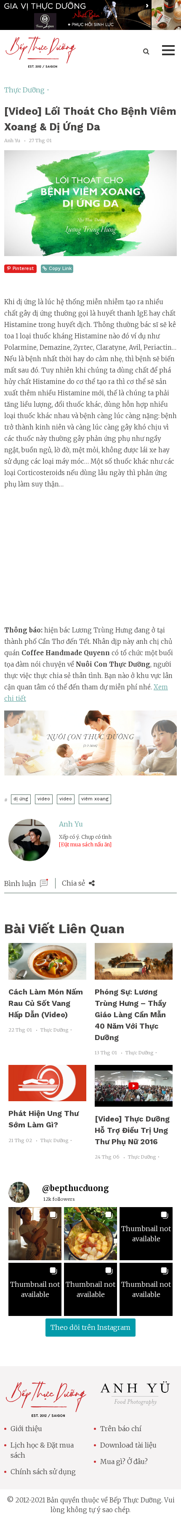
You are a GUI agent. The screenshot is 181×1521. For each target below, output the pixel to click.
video (43, 799)
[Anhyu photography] (135, 1405)
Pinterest (23, 268)
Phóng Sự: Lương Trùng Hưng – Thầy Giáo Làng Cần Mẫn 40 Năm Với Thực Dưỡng (130, 1014)
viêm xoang (95, 799)
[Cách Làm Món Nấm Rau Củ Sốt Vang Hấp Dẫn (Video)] (47, 974)
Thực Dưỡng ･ (27, 90)
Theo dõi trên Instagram (90, 1327)
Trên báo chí (120, 1428)
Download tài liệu (128, 1445)
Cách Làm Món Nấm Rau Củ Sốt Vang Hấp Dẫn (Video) (45, 1003)
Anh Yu (71, 824)
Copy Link (60, 268)
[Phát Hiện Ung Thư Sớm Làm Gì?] (47, 1096)
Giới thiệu (26, 1428)
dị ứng (20, 799)
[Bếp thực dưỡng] (45, 1412)
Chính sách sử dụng (43, 1471)
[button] (34, 1233)
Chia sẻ (74, 883)
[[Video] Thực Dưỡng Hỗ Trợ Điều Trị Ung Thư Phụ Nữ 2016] (134, 1101)
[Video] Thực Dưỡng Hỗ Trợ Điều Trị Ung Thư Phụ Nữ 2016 (132, 1130)
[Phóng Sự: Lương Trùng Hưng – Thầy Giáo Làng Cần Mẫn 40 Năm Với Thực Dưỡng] (134, 974)
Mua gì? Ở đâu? (124, 1461)
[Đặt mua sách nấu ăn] (85, 844)
